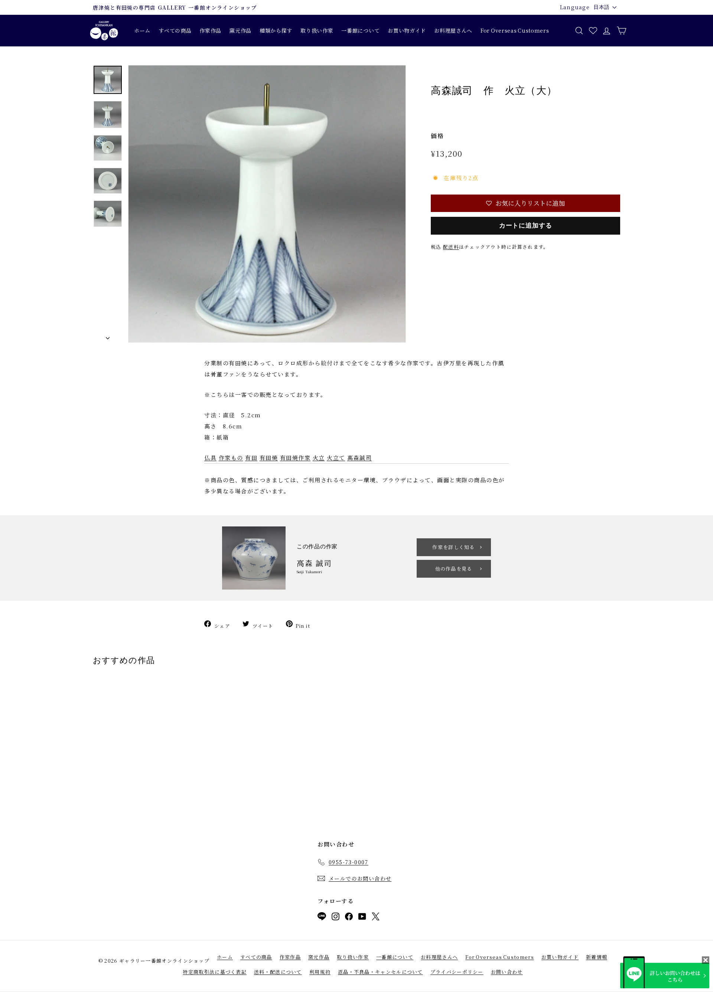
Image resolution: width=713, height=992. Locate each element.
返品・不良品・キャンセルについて (380, 971)
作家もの (231, 457)
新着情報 (596, 956)
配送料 (451, 246)
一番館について (360, 30)
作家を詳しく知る (453, 547)
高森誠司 (359, 457)
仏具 (210, 457)
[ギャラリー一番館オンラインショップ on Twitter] (376, 918)
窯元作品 (240, 30)
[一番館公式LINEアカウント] (322, 917)
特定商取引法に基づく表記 (215, 971)
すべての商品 (175, 30)
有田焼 (269, 457)
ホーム (142, 30)
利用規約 (320, 971)
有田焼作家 (295, 457)
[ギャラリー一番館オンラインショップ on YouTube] (362, 918)
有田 (251, 457)
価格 (437, 135)
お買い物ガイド (407, 30)
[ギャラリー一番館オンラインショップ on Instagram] (335, 918)
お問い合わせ (507, 971)
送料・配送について (278, 971)
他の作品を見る (453, 568)
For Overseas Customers (515, 30)
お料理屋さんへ (453, 30)
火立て (336, 457)
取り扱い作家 (316, 30)
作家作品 (210, 30)
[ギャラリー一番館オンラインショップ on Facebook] (349, 918)
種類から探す (276, 30)
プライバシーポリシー (457, 971)
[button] (525, 203)
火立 (319, 457)
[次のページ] (108, 336)
